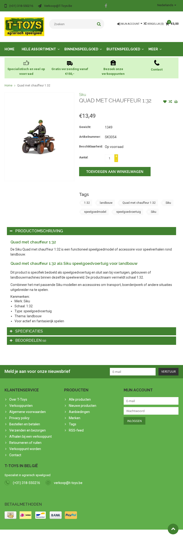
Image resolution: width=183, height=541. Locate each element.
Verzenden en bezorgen (27, 430)
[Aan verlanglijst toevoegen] (165, 102)
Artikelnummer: (90, 136)
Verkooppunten (21, 406)
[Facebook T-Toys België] (105, 6)
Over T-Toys (18, 399)
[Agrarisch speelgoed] (25, 26)
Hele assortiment (39, 49)
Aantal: (83, 157)
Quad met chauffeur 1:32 (33, 85)
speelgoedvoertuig (128, 212)
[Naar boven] (173, 529)
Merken (74, 418)
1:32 (87, 202)
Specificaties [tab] (29, 331)
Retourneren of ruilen (25, 443)
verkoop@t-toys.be (68, 483)
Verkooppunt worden (25, 449)
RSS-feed (76, 430)
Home (10, 49)
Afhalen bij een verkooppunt (30, 436)
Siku (82, 94)
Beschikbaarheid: (91, 146)
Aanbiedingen (79, 412)
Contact (15, 455)
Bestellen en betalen (24, 424)
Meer (153, 49)
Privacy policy (19, 418)
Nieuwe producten (82, 406)
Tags (72, 424)
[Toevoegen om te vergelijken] (170, 102)
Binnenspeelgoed (81, 49)
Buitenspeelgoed (123, 49)
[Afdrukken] (176, 102)
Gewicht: (85, 127)
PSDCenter (67, 535)
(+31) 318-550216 (26, 483)
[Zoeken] (99, 24)
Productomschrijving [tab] (39, 231)
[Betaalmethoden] (10, 515)
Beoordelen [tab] (30, 340)
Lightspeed (99, 535)
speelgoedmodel (95, 212)
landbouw (106, 202)
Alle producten (80, 399)
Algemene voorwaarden (27, 412)
